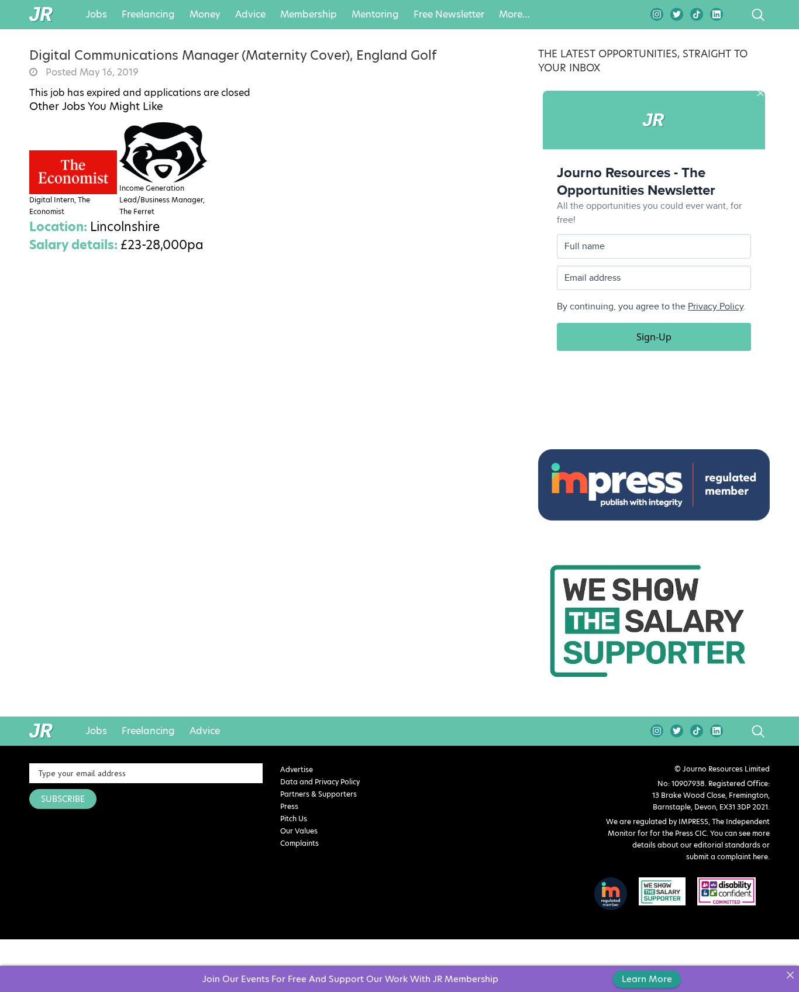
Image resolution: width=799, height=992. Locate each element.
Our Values (299, 831)
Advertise (296, 769)
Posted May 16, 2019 (91, 72)
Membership (308, 14)
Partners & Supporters (318, 794)
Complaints (299, 843)
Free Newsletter (449, 14)
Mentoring (375, 14)
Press (289, 806)
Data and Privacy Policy (320, 782)
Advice (250, 14)
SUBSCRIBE (63, 799)
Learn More (647, 979)
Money (205, 14)
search (736, 14)
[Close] (790, 975)
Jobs (96, 14)
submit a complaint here (727, 857)
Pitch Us (293, 819)
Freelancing (148, 14)
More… (514, 14)
